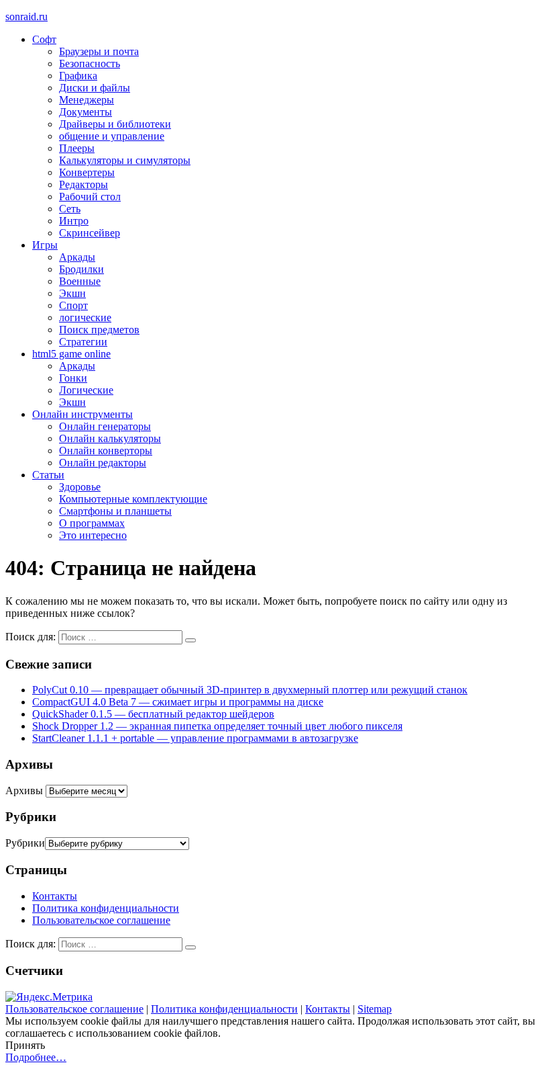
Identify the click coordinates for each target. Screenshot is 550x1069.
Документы (85, 112)
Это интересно (93, 535)
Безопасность (89, 63)
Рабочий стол (90, 196)
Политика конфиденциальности (105, 908)
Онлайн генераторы (105, 426)
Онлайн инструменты (82, 414)
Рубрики (25, 843)
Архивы (24, 790)
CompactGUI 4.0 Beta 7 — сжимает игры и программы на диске (177, 702)
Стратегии (83, 341)
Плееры (77, 148)
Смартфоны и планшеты (115, 511)
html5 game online (71, 353)
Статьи (48, 474)
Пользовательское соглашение (101, 920)
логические (85, 317)
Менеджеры (86, 99)
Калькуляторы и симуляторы (124, 160)
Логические (86, 390)
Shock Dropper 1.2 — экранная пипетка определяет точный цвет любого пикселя (217, 726)
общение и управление (111, 136)
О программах (92, 523)
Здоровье (80, 487)
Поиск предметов (99, 329)
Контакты (54, 896)
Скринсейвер (89, 233)
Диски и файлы (94, 87)
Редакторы (83, 184)
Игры (45, 245)
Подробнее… (35, 1057)
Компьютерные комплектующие (133, 499)
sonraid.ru (26, 16)
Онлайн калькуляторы (110, 438)
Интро (74, 220)
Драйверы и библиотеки (115, 124)
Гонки (73, 378)
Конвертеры (87, 172)
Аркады (77, 257)
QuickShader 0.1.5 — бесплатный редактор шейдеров (153, 714)
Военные (80, 281)
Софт (44, 39)
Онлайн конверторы (105, 450)
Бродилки (81, 269)
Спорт (73, 305)
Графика (78, 75)
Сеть (69, 208)
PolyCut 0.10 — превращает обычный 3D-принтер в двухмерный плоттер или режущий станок (250, 689)
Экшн (72, 293)
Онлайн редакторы (102, 462)
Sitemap (375, 1009)
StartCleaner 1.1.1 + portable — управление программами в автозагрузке (195, 738)
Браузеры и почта (99, 51)
